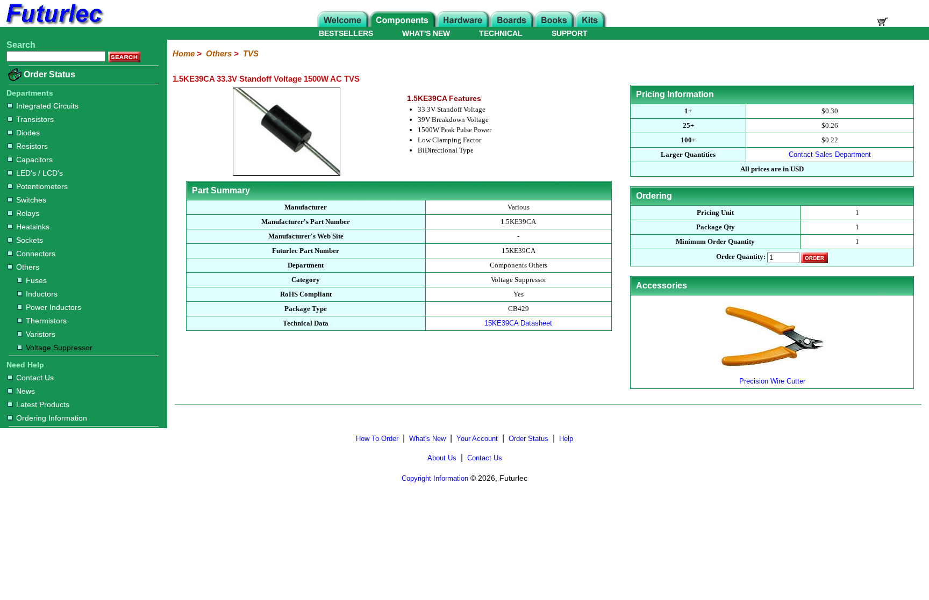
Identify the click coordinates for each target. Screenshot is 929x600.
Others (27, 267)
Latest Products (42, 404)
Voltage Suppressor (59, 347)
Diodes (28, 132)
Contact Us (35, 377)
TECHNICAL (501, 33)
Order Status (49, 74)
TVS (251, 53)
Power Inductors (53, 307)
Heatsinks (32, 226)
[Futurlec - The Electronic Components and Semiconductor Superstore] (54, 23)
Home (184, 53)
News (25, 391)
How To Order (377, 439)
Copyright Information (435, 478)
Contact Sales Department (830, 154)
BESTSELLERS (346, 33)
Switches (31, 200)
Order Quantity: (741, 257)
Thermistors (46, 320)
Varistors (40, 334)
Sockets (29, 240)
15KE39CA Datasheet (518, 323)
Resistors (32, 146)
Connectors (35, 253)
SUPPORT (570, 33)
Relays (27, 213)
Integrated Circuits (47, 106)
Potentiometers (42, 186)
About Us (441, 458)
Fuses (36, 280)
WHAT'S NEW (426, 33)
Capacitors (34, 159)
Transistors (35, 119)
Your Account (477, 439)
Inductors (42, 294)
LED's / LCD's (39, 173)
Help (566, 439)
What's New (427, 439)
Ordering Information (51, 418)
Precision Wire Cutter (772, 381)
